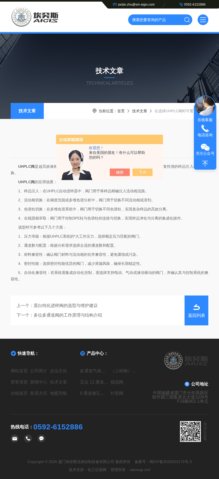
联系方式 (38, 393)
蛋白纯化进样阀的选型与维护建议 (66, 305)
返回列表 (196, 315)
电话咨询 (205, 135)
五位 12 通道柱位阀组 (94, 382)
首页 (121, 111)
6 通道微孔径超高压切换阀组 (94, 393)
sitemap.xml (140, 470)
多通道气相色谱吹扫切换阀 (94, 371)
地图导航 (58, 393)
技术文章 (27, 111)
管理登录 (118, 470)
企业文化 (58, 371)
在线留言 (19, 393)
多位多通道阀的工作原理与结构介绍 (68, 315)
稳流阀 (117, 382)
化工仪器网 (97, 470)
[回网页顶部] (205, 163)
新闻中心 (38, 382)
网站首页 (19, 371)
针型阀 (117, 393)
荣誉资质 (19, 382)
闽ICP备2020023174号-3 (171, 462)
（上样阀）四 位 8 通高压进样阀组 (125, 371)
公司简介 (38, 371)
